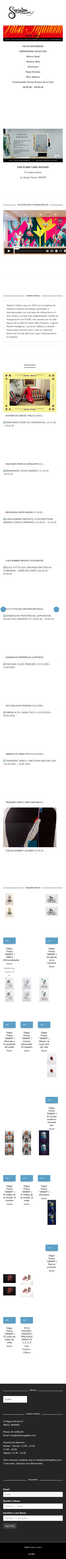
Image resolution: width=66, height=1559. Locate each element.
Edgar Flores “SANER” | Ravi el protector (51, 1261)
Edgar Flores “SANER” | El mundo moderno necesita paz (51, 1116)
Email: (6, 1489)
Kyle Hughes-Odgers (26, 1349)
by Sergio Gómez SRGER (33, 177)
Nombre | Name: (12, 1501)
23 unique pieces (33, 172)
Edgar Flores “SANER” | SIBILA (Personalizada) (11, 954)
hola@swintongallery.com (23, 1435)
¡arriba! (31, 1554)
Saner (9, 963)
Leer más (9, 940)
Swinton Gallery (36, 1547)
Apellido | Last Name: (15, 1513)
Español (8, 1399)
